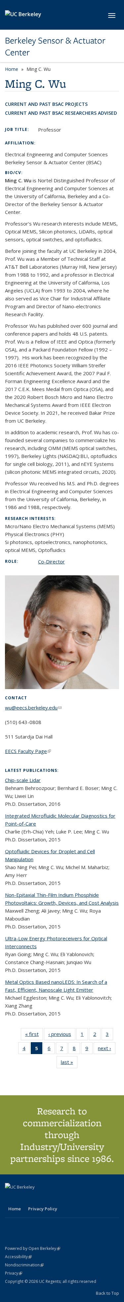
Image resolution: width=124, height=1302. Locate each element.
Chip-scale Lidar (23, 780)
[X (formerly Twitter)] (11, 1198)
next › (106, 1049)
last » (69, 1063)
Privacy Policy (42, 1209)
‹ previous (61, 1035)
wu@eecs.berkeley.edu (33, 707)
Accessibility (18, 1256)
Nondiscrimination (24, 1265)
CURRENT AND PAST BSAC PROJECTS (46, 104)
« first (34, 1035)
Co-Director (51, 561)
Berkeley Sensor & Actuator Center (55, 47)
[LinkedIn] (23, 1198)
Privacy (13, 1273)
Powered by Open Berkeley (32, 1248)
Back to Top (107, 1293)
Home (11, 69)
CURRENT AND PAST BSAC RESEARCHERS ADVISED (61, 113)
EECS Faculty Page (28, 751)
